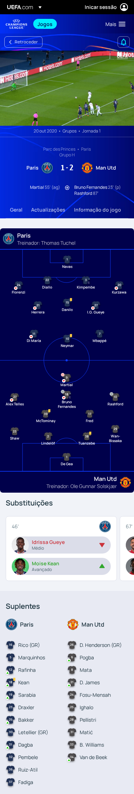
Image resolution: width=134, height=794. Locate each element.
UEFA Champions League (16, 24)
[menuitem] (65, 24)
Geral (16, 209)
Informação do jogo (97, 209)
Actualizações (48, 209)
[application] (67, 88)
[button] (114, 24)
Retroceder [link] (26, 42)
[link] (45, 24)
